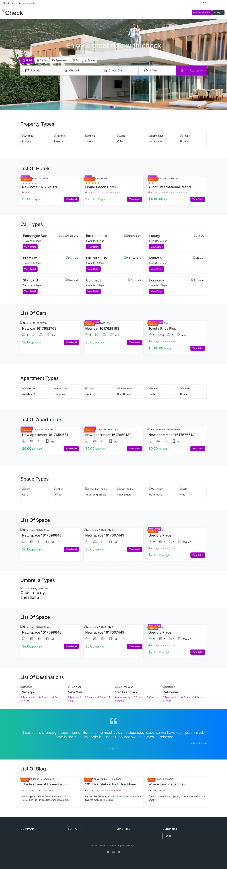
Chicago (27, 692)
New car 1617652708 (39, 328)
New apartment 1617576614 (171, 435)
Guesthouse (124, 394)
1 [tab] (111, 107)
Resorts (58, 141)
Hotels (184, 141)
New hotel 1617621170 (40, 187)
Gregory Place (159, 535)
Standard (30, 280)
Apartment (28, 394)
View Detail (71, 199)
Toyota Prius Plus (162, 328)
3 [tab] (116, 748)
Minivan (155, 258)
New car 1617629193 (102, 328)
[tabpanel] (113, 732)
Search (199, 70)
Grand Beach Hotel (100, 187)
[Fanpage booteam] (108, 852)
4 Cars (55, 697)
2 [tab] (115, 107)
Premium (30, 258)
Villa (182, 494)
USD (203, 3)
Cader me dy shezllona (32, 595)
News (25, 779)
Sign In (220, 12)
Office (57, 494)
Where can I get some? (166, 784)
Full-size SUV (96, 258)
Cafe (25, 494)
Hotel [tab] (28, 60)
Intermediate (96, 236)
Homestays (155, 141)
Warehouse (155, 494)
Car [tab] (77, 60)
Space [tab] (91, 60)
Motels (89, 141)
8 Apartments (27, 697)
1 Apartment (74, 697)
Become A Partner (201, 12)
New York (75, 692)
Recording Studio (95, 494)
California (170, 692)
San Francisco (126, 692)
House (184, 394)
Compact (93, 280)
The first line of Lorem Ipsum (45, 784)
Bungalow (60, 394)
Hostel (152, 394)
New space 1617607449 (104, 535)
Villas (120, 141)
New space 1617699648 (41, 535)
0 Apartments (122, 697)
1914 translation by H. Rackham (110, 784)
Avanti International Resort (169, 187)
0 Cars (150, 697)
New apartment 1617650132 (108, 435)
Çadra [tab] (43, 60)
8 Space (43, 697)
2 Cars (101, 697)
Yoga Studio (124, 494)
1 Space (89, 697)
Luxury (154, 236)
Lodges (26, 141)
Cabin (88, 394)
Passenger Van (35, 236)
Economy (156, 280)
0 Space (138, 697)
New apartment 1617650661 (45, 435)
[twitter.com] (119, 852)
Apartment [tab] (61, 60)
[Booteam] (113, 852)
